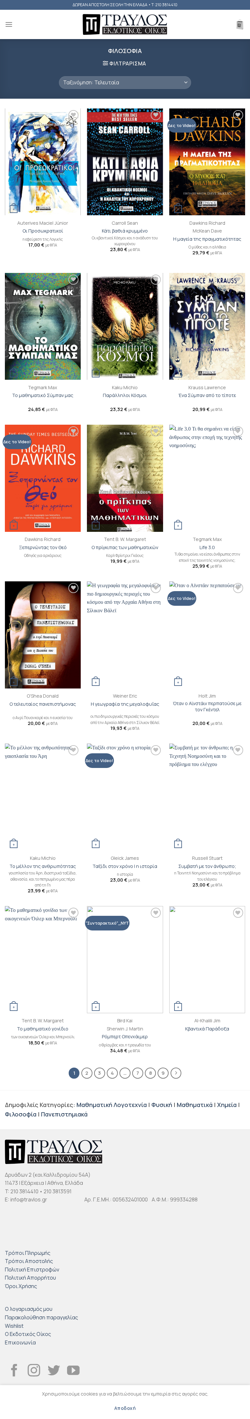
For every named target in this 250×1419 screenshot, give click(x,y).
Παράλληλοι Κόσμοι (125, 395)
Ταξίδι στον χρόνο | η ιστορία (124, 866)
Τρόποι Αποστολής (29, 1261)
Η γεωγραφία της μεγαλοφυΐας (125, 704)
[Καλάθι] (240, 24)
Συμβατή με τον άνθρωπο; (207, 866)
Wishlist (14, 1325)
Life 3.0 (207, 547)
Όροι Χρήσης (21, 1286)
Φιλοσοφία (20, 1114)
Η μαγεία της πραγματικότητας (207, 239)
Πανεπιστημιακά (64, 1114)
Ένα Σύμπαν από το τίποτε (207, 395)
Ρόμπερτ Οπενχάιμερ (125, 1037)
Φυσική (161, 1105)
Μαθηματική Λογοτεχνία (111, 1105)
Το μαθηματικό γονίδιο (42, 1029)
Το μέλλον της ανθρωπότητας (42, 866)
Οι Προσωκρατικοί (42, 231)
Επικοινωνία (20, 1342)
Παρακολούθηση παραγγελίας (41, 1317)
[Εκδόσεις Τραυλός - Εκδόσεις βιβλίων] (125, 24)
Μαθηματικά (195, 1105)
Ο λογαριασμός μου (28, 1309)
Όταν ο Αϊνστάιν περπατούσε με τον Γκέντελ (207, 707)
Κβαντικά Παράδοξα (207, 1029)
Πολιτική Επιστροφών (32, 1269)
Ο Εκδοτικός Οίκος (28, 1334)
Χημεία (227, 1105)
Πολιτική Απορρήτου (30, 1277)
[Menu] (9, 24)
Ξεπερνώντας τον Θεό (43, 547)
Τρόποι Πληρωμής (27, 1252)
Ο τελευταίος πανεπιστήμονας (42, 704)
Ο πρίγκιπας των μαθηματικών (124, 547)
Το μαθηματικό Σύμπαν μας (42, 395)
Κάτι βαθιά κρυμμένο (125, 231)
